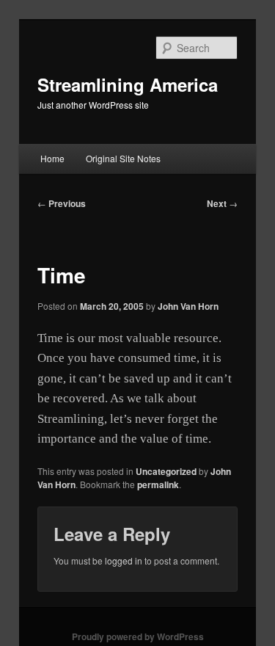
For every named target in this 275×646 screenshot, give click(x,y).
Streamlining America (127, 84)
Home (52, 158)
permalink (158, 484)
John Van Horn (188, 306)
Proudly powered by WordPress (138, 636)
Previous (61, 203)
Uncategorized (166, 471)
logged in (123, 560)
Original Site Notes (123, 158)
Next (222, 203)
